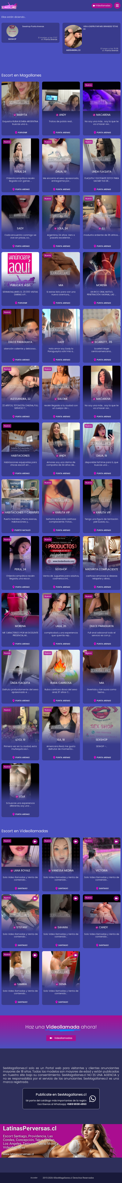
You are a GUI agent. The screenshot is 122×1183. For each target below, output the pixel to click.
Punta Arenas (111, 45)
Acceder (33, 1177)
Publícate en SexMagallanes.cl (61, 1094)
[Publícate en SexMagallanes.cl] (92, 1099)
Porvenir (53, 58)
